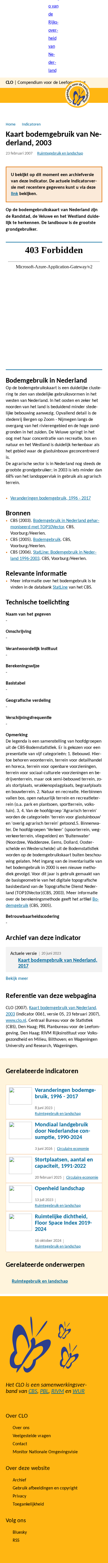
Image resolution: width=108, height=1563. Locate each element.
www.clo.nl (16, 1020)
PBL (44, 1391)
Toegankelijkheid (28, 1504)
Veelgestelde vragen (32, 1436)
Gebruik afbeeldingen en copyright (45, 1488)
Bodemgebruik (46, 539)
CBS (33, 1391)
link (14, 194)
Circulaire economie (73, 1149)
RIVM (57, 1391)
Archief (19, 1480)
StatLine (60, 587)
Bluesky (20, 1532)
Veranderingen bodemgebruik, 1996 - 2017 (50, 498)
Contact (20, 1444)
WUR (79, 1391)
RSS (16, 1540)
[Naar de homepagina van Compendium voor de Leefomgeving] (54, 39)
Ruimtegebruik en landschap (60, 153)
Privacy (19, 1496)
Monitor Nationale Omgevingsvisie (45, 1452)
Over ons (21, 1428)
